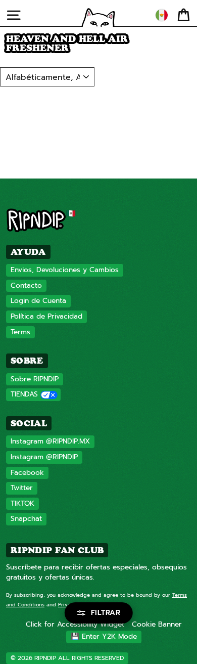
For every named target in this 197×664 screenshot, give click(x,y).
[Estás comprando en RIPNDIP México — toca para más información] (161, 15)
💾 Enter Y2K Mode (104, 636)
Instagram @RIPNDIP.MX (50, 441)
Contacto (26, 285)
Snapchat (26, 518)
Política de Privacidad (46, 316)
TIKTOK (22, 503)
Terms (20, 332)
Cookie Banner (157, 624)
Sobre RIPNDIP (35, 379)
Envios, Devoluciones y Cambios (65, 269)
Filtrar (106, 612)
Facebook (27, 472)
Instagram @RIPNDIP (44, 457)
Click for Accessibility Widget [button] (75, 624)
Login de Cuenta (38, 300)
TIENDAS (24, 394)
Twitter (22, 487)
